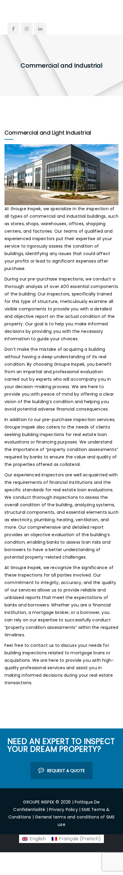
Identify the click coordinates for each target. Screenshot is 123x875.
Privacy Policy (63, 809)
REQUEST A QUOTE (66, 771)
